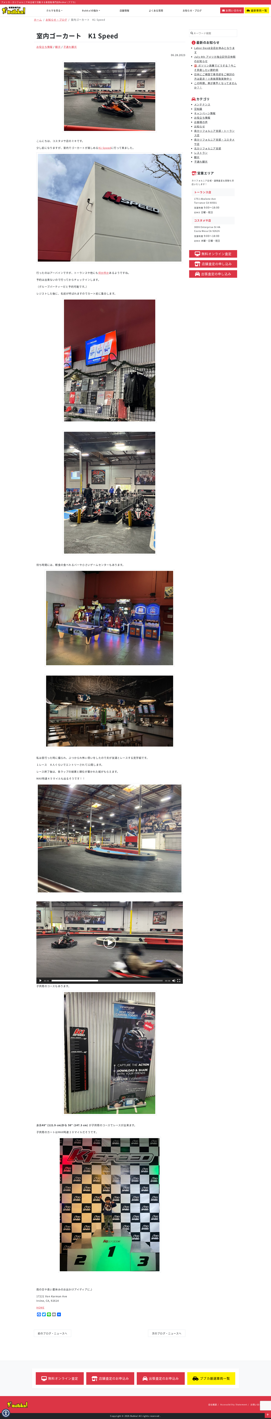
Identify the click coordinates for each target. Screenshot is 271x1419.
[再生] (40, 980)
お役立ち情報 (44, 47)
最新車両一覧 (258, 10)
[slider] (107, 980)
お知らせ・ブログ (192, 10)
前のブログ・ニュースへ (52, 1333)
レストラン (201, 153)
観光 (58, 47)
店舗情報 (124, 10)
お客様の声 (201, 122)
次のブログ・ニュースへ (166, 1333)
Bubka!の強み (90, 10)
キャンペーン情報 (205, 113)
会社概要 (212, 1404)
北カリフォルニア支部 (207, 148)
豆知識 (198, 109)
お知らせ (199, 126)
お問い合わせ (233, 10)
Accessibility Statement (233, 1404)
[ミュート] (173, 980)
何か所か (103, 273)
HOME (40, 1307)
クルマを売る (53, 10)
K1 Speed (104, 148)
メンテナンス (202, 104)
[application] (109, 942)
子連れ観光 (70, 47)
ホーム (38, 20)
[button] (268, 1415)
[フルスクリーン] (178, 980)
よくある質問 (156, 10)
